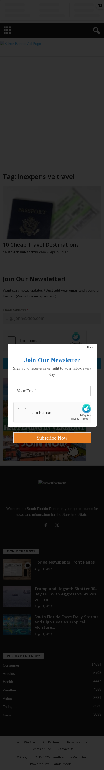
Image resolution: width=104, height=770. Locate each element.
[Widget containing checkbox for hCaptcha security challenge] (52, 412)
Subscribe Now (52, 438)
